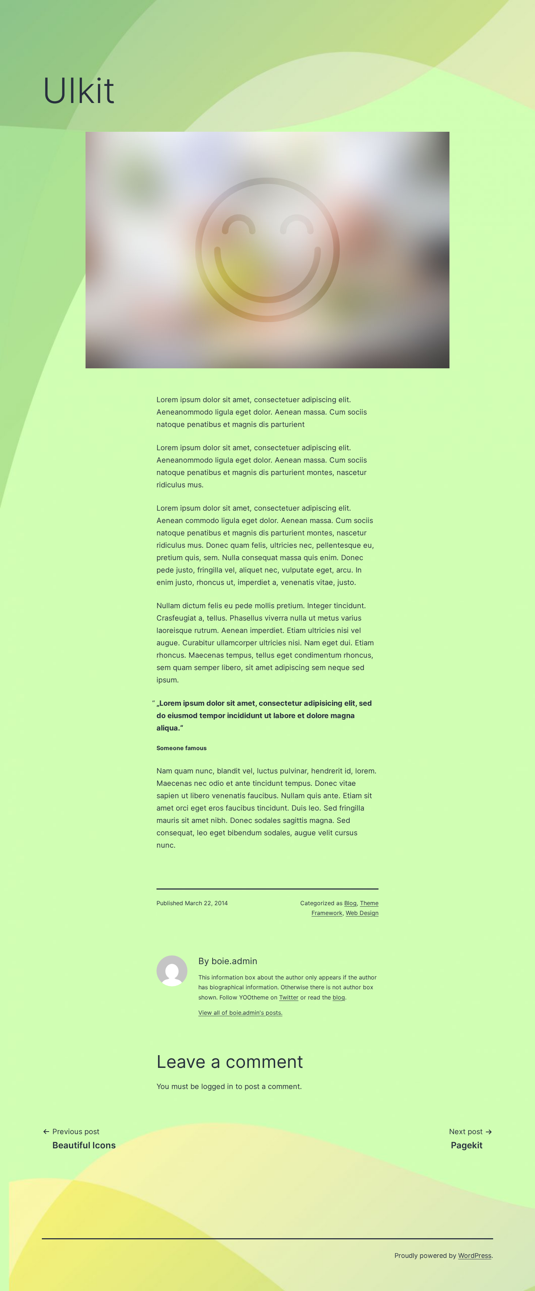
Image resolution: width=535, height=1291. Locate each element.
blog (339, 997)
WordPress (474, 1255)
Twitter (288, 997)
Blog (350, 903)
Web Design (362, 912)
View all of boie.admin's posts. (240, 1012)
